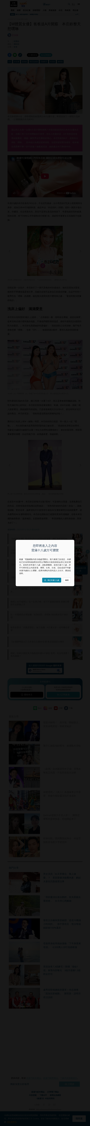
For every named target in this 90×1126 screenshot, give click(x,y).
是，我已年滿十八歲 (51, 580)
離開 (67, 580)
